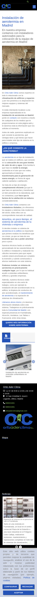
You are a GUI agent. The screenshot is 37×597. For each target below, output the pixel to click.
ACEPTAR (18, 593)
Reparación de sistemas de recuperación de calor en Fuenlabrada (18, 520)
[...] (29, 542)
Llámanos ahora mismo (11, 302)
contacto (13, 118)
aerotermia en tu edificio (12, 231)
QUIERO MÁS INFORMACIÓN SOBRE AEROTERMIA (18, 324)
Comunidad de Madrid (17, 310)
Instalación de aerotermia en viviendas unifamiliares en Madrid (17, 374)
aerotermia (9, 157)
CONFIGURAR (10, 587)
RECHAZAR (27, 587)
